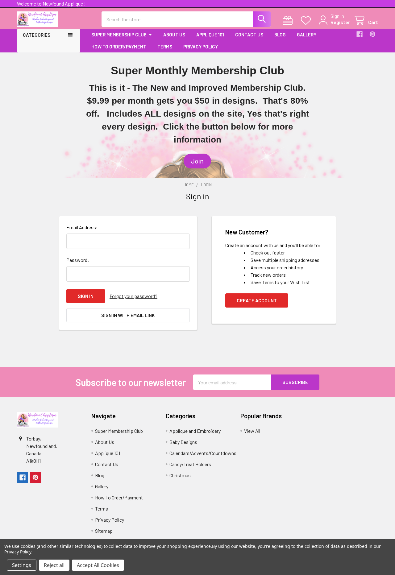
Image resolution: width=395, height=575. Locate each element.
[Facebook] (359, 34)
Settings (21, 565)
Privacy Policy (200, 46)
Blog (280, 34)
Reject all (54, 565)
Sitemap (104, 531)
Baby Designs (183, 442)
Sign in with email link (128, 315)
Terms (164, 46)
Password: (77, 260)
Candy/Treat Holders (190, 464)
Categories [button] (36, 35)
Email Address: (82, 227)
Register (340, 22)
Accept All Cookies (98, 565)
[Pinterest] (372, 34)
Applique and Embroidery (195, 431)
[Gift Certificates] (289, 20)
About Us (174, 34)
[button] (197, 161)
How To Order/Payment (118, 46)
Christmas (180, 475)
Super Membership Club (119, 34)
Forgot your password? (133, 296)
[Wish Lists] (307, 20)
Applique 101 (210, 34)
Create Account (257, 300)
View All (252, 431)
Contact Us (249, 34)
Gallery (306, 34)
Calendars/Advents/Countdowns (202, 453)
